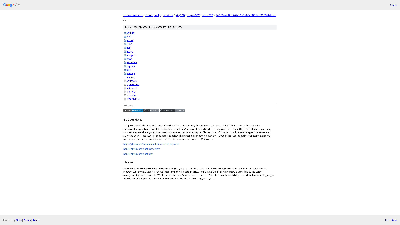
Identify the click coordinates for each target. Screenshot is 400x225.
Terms (36, 220)
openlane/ (132, 62)
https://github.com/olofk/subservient (141, 148)
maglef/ (131, 55)
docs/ (130, 40)
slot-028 (207, 15)
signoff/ (131, 66)
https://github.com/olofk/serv (138, 153)
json (394, 220)
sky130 (180, 15)
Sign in (393, 4)
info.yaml (132, 88)
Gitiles (19, 220)
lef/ (129, 47)
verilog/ (131, 73)
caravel (131, 77)
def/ (129, 36)
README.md (133, 99)
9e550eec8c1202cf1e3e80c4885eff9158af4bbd (246, 15)
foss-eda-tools (133, 15)
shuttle (168, 15)
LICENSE (131, 91)
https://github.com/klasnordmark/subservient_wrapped (150, 143)
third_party (153, 15)
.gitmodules (133, 84)
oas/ (129, 58)
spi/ (129, 69)
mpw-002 (193, 15)
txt (387, 220)
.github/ (131, 32)
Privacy (27, 220)
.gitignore (132, 80)
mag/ (130, 51)
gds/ (129, 43)
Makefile (131, 95)
